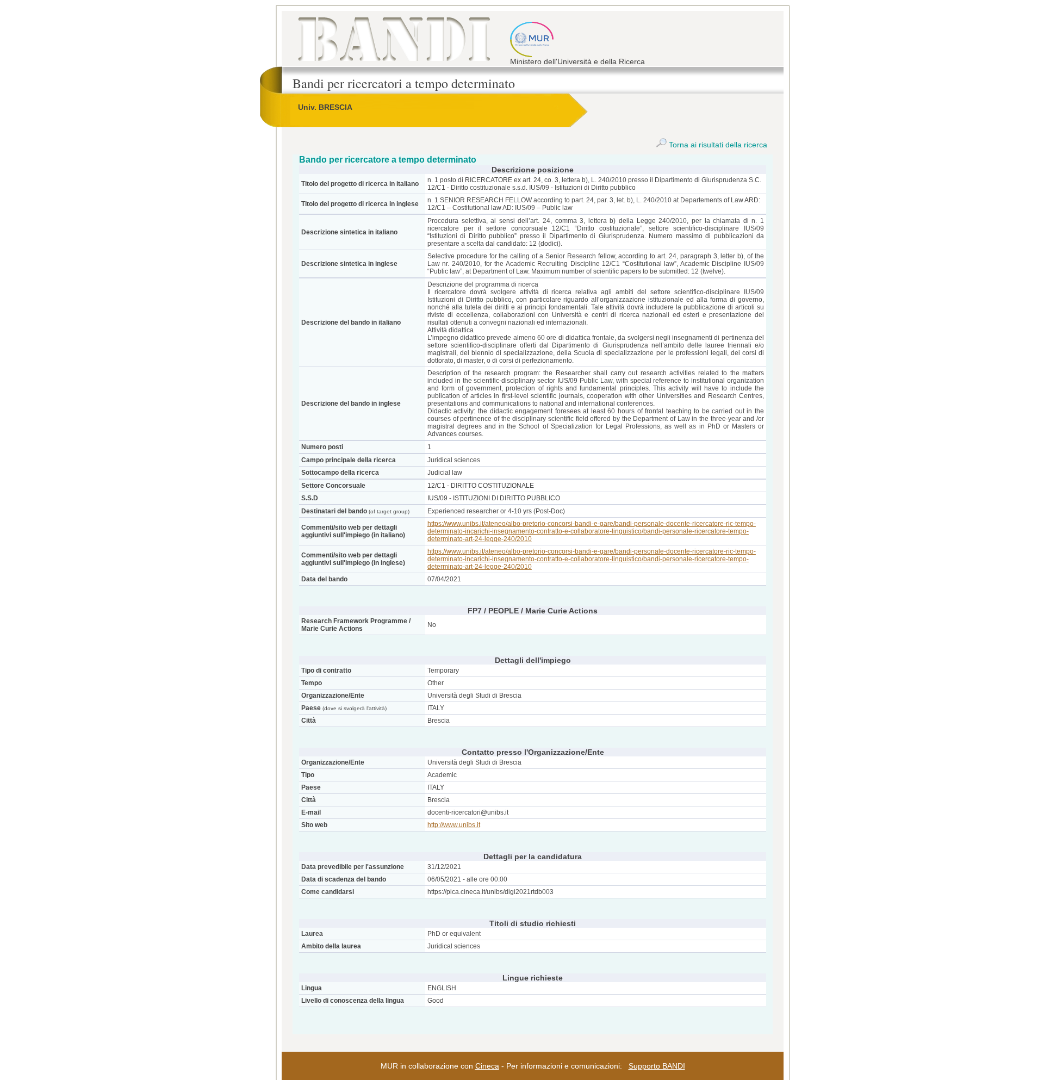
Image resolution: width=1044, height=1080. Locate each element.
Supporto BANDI (657, 1066)
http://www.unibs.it (453, 825)
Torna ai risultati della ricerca (717, 144)
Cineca (487, 1066)
